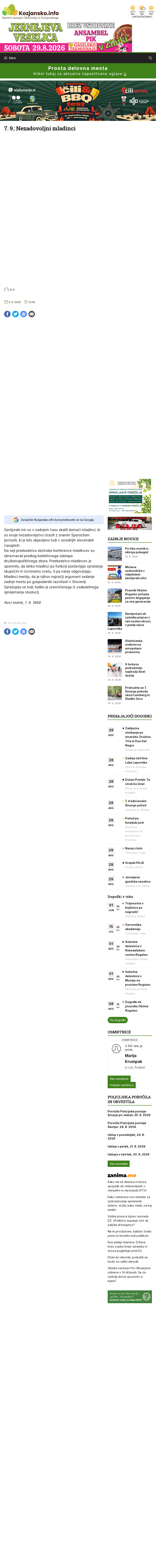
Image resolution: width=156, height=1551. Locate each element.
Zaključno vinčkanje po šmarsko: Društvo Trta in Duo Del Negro (138, 736)
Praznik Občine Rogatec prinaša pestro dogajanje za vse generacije (138, 596)
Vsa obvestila (119, 1163)
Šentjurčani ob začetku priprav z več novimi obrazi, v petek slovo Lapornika (129, 621)
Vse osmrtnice (119, 1078)
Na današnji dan (17, 622)
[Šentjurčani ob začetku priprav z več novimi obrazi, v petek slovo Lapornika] (115, 619)
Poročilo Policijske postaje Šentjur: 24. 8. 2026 (127, 1124)
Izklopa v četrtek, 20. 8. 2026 (129, 1154)
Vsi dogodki (118, 1020)
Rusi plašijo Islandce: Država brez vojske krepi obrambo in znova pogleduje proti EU (127, 1246)
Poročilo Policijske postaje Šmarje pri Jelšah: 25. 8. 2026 (129, 1113)
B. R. (12, 289)
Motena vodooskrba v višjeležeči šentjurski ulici (135, 572)
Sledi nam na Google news (23, 314)
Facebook (7, 314)
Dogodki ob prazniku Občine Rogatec (136, 1006)
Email (31, 314)
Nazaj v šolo (133, 848)
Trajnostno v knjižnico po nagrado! (134, 908)
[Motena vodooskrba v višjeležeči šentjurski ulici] (115, 572)
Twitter (15, 314)
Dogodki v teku (120, 896)
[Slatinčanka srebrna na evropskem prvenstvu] (115, 646)
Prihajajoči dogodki (130, 716)
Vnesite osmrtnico (122, 1085)
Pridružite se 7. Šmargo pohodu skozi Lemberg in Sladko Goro (137, 693)
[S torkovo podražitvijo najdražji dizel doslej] (115, 670)
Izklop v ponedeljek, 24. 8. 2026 (126, 1136)
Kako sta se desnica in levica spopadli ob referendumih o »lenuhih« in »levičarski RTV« (127, 1186)
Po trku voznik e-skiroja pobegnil (137, 550)
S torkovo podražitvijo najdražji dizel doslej (135, 670)
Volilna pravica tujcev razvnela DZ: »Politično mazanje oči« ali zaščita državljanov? (128, 1221)
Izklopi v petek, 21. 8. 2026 (126, 1146)
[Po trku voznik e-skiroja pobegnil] (115, 554)
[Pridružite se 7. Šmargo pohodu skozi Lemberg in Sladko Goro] (115, 693)
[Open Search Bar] (150, 58)
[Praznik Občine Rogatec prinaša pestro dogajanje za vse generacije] (115, 596)
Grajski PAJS (134, 862)
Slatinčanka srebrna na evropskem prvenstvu (133, 646)
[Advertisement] (54, 493)
